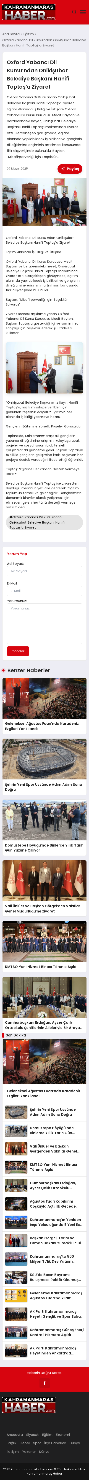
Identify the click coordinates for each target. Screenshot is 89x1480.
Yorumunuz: (17, 600)
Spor (37, 1443)
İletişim (13, 1451)
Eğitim (47, 1434)
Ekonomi (63, 1434)
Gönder (18, 651)
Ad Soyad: (15, 563)
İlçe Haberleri (55, 1443)
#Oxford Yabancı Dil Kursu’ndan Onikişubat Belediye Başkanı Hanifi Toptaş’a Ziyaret (37, 522)
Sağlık (11, 1443)
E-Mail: (12, 583)
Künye (44, 1451)
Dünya (75, 1443)
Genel (25, 1443)
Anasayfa (15, 1434)
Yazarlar (29, 1451)
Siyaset (32, 1434)
